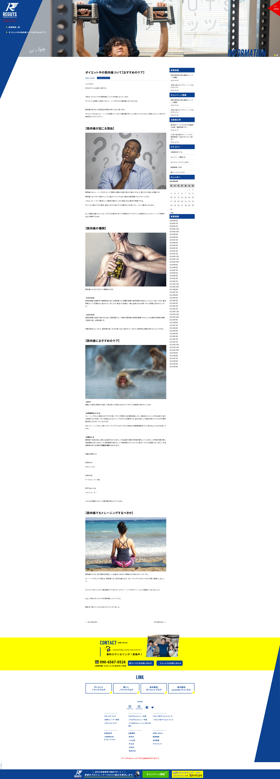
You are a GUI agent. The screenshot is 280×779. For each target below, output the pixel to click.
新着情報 (103, 80)
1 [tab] (274, 55)
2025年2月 (174, 251)
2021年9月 (174, 353)
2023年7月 (174, 292)
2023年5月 (174, 298)
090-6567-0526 (113, 661)
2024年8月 (174, 267)
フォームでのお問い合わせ (170, 663)
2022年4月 (174, 333)
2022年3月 (174, 336)
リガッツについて (110, 716)
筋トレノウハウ (176, 172)
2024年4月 (174, 276)
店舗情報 (131, 733)
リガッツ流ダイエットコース (163, 716)
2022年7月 (174, 325)
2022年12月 (174, 311)
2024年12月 (174, 256)
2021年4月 (174, 366)
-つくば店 (131, 740)
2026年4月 (174, 221)
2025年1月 (174, 254)
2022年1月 (174, 342)
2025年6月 (174, 243)
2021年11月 (174, 347)
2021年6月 (174, 361)
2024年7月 (174, 270)
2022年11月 (174, 314)
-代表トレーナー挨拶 (111, 720)
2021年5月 (174, 364)
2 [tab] (276, 55)
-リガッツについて (110, 723)
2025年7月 (174, 240)
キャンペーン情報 (177, 157)
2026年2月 (174, 223)
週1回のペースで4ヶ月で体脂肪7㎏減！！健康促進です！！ (182, 126)
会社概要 (156, 740)
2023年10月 (174, 287)
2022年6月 (174, 328)
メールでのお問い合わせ (142, 663)
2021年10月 (174, 350)
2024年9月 (174, 265)
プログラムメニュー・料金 (137, 716)
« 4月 (171, 213)
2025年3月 (174, 248)
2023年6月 (174, 295)
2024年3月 (174, 278)
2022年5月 (174, 331)
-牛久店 (131, 744)
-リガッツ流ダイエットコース (163, 720)
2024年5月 (174, 273)
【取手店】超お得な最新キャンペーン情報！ (182, 76)
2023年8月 (174, 289)
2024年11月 (174, 259)
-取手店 (131, 737)
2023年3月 (174, 303)
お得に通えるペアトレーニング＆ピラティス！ (182, 86)
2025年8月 (174, 237)
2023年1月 (174, 309)
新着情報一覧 (14, 27)
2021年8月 (174, 355)
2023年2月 (174, 306)
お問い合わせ (158, 733)
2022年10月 (174, 317)
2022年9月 (174, 320)
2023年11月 (174, 284)
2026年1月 (174, 226)
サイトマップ (157, 744)
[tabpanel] (140, 28)
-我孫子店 (132, 751)
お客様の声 (175, 152)
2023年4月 (174, 300)
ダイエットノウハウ (103, 78)
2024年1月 (174, 281)
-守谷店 (131, 747)
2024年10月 (174, 262)
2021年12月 (174, 344)
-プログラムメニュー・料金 (137, 720)
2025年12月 (174, 229)
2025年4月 (174, 245)
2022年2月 (174, 339)
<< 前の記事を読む (91, 622)
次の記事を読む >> (160, 622)
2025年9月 (174, 234)
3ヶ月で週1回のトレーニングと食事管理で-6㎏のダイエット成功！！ (182, 136)
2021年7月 (174, 358)
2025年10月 (174, 231)
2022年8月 (174, 322)
